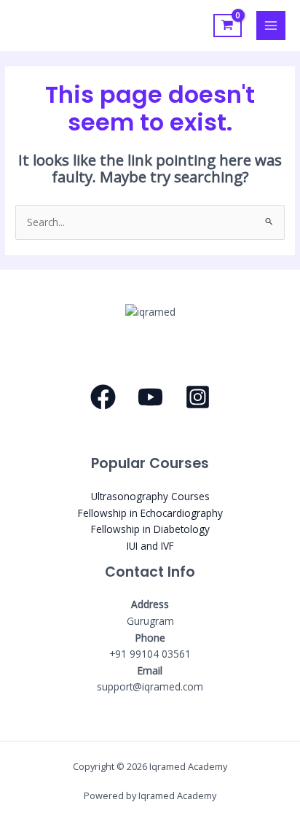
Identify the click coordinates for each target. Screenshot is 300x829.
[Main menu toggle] (271, 26)
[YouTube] (150, 397)
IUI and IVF (150, 546)
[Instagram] (197, 397)
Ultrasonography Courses (150, 496)
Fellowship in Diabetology (150, 529)
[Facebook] (103, 397)
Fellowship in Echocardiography (150, 513)
